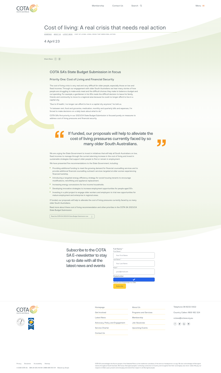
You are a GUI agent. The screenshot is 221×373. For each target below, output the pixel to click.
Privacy (19, 363)
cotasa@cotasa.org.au (183, 318)
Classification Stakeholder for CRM (124, 282)
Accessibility (38, 363)
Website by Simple (63, 368)
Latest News (68, 34)
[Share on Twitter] (59, 59)
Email (115, 267)
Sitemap (47, 363)
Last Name (117, 259)
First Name (117, 251)
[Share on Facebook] (55, 59)
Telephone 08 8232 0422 (185, 307)
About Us (57, 34)
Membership (98, 5)
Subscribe (119, 286)
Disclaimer (27, 363)
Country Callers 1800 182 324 (187, 312)
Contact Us (117, 5)
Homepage (48, 34)
